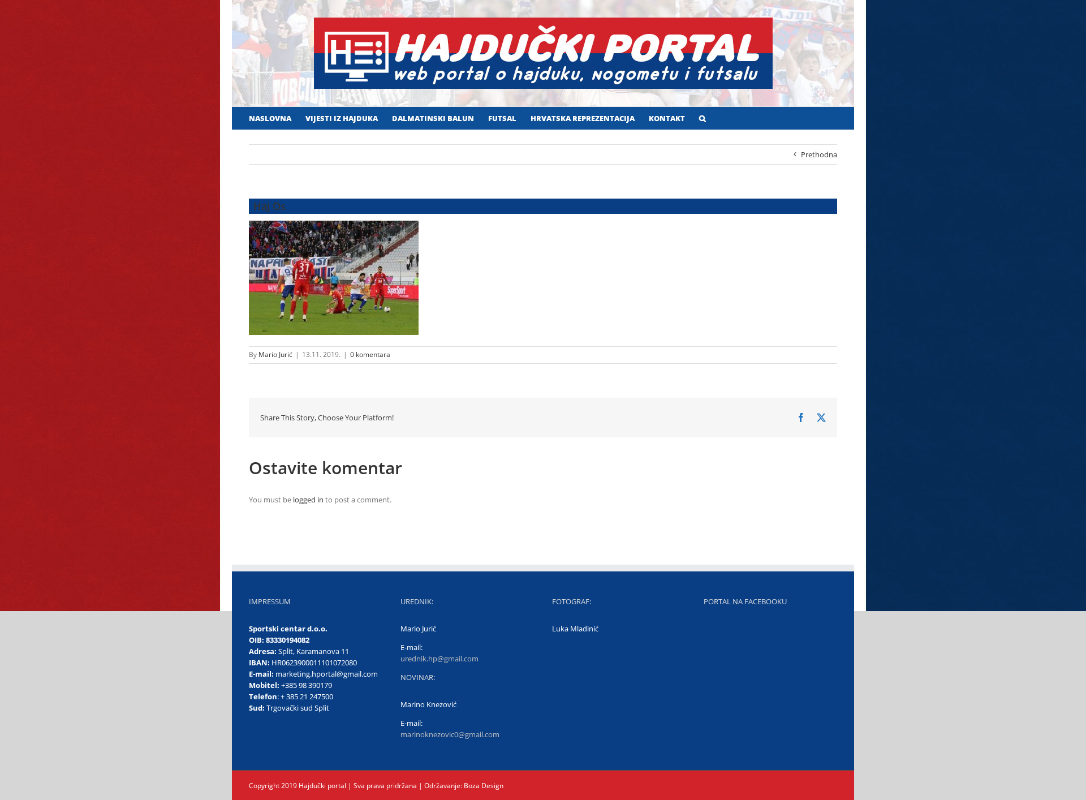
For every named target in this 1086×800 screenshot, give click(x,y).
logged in (308, 499)
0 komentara (370, 354)
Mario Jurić (275, 354)
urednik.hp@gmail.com (439, 658)
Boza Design (482, 785)
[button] (702, 118)
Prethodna (819, 154)
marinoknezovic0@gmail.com (449, 734)
